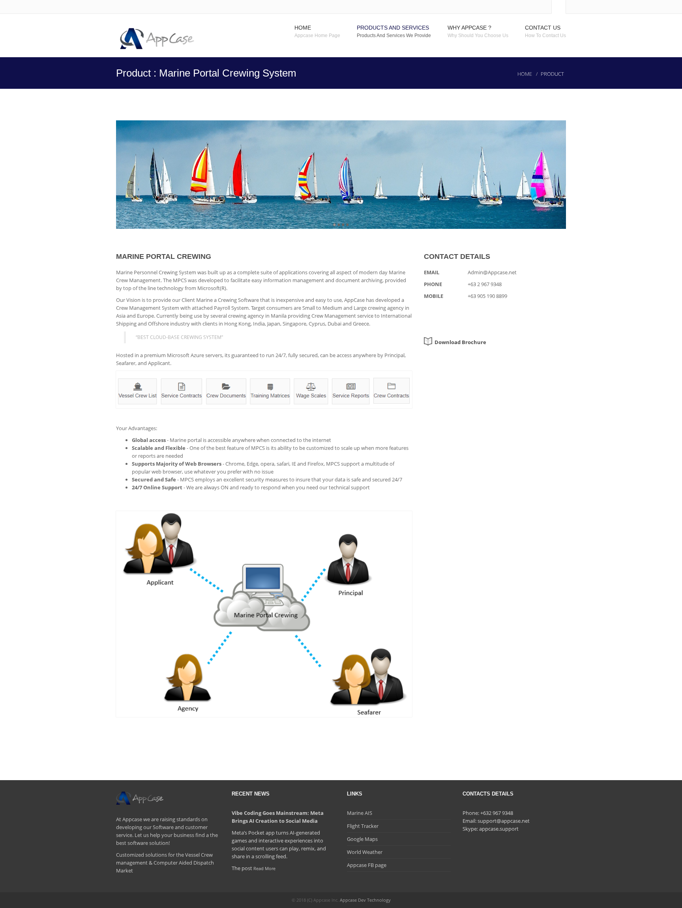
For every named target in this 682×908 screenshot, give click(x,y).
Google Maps (362, 838)
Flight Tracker (362, 825)
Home (524, 73)
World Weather (364, 852)
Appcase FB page (366, 865)
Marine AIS (359, 812)
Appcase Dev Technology (365, 900)
